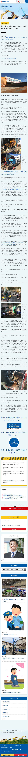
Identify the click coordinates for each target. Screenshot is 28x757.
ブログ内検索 (14, 565)
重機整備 (7, 39)
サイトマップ (3, 745)
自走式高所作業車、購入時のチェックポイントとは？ (13, 659)
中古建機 (6, 716)
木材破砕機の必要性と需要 (9, 494)
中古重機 (6, 709)
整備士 (11, 39)
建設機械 (11, 37)
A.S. (6, 36)
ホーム (2, 730)
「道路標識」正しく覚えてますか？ (10, 634)
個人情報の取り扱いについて (10, 525)
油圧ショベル (17, 37)
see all (3, 719)
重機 (5, 712)
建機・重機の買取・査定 (10, 432)
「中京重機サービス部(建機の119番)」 (9, 58)
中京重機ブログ (8, 730)
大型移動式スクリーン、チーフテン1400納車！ (13, 495)
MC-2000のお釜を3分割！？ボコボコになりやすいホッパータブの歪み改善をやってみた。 (14, 498)
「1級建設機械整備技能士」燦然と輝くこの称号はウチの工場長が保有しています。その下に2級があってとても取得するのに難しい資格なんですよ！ (14, 173)
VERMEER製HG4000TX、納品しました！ (12, 692)
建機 (7, 37)
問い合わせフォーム (11, 480)
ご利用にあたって (18, 745)
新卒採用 (23, 37)
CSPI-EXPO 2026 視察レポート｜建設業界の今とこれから (14, 600)
